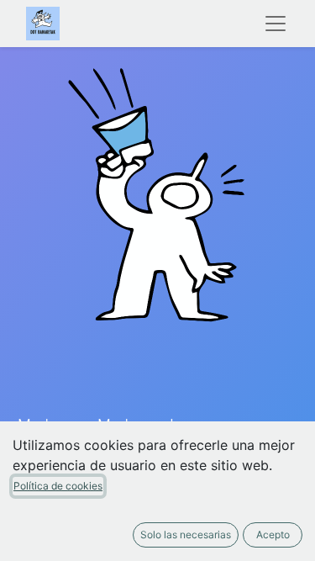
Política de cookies (57, 485)
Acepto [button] (273, 534)
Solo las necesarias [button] (185, 534)
